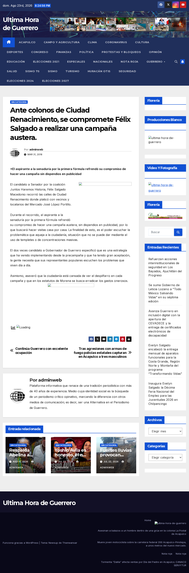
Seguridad (127, 71)
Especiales (76, 61)
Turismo (73, 71)
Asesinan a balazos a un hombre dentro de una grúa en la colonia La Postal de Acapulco (142, 532)
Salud (12, 71)
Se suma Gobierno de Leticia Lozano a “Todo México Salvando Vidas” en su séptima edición (164, 293)
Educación (16, 61)
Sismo (53, 71)
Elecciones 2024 (20, 81)
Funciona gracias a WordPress (21, 542)
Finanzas (63, 52)
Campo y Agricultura (62, 42)
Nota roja (129, 61)
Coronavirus (116, 42)
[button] (176, 62)
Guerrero (155, 61)
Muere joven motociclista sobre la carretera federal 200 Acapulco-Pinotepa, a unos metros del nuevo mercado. (141, 544)
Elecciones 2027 (55, 81)
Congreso (39, 52)
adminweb (36, 149)
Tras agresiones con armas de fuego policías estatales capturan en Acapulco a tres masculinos (100, 353)
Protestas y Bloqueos (121, 52)
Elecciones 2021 (46, 61)
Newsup (53, 542)
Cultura (142, 42)
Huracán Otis (99, 71)
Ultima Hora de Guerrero (39, 503)
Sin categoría (19, 102)
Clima (92, 42)
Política (86, 52)
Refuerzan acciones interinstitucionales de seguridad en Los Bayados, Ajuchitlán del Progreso (165, 267)
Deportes (15, 52)
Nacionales (103, 61)
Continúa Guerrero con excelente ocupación (41, 351)
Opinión (155, 52)
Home (148, 520)
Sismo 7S (32, 71)
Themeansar (69, 542)
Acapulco (27, 42)
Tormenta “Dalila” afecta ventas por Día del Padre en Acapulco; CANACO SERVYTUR (143, 563)
